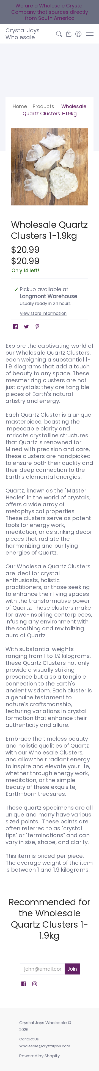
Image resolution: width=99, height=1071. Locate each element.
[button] (68, 34)
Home (20, 106)
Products (43, 106)
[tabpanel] (50, 610)
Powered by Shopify (39, 1056)
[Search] (59, 34)
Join (72, 969)
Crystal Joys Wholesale (23, 33)
